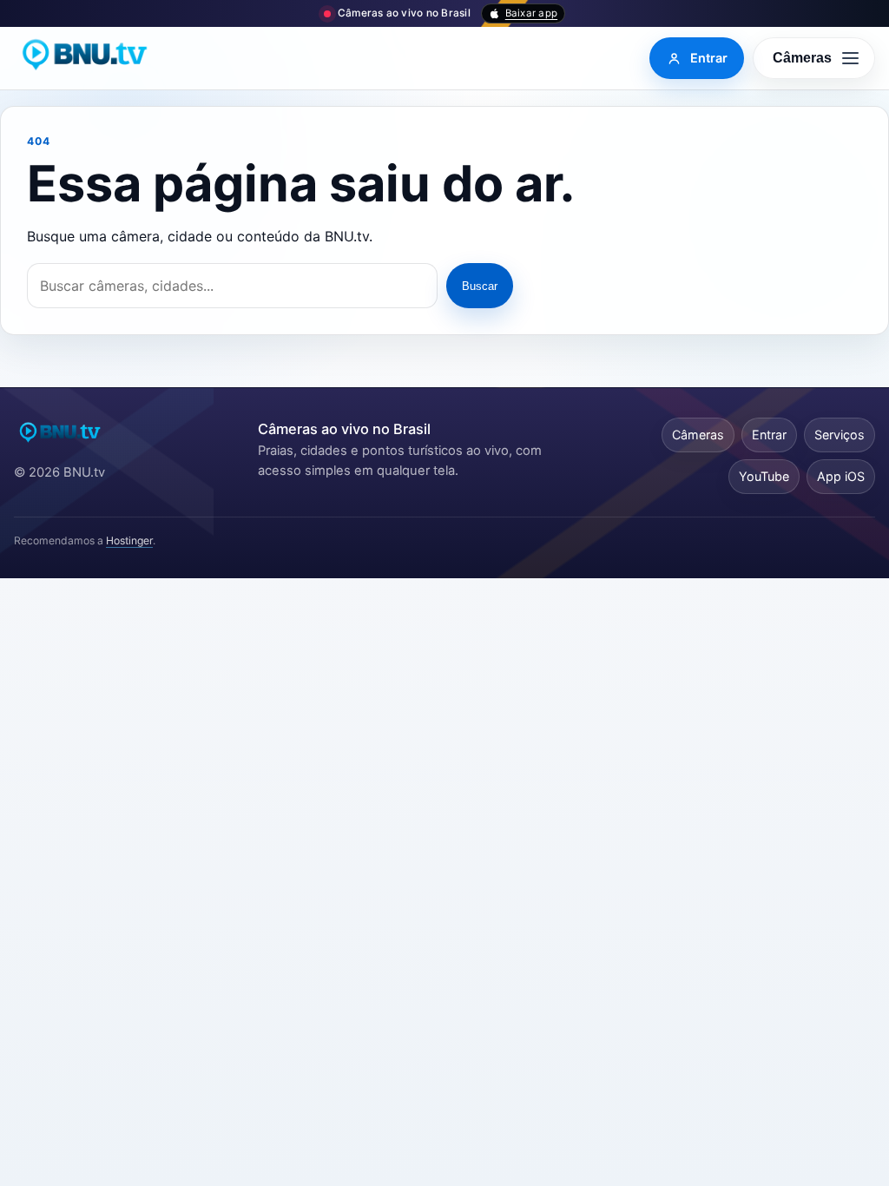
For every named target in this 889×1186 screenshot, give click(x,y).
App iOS (841, 476)
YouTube (764, 476)
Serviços (839, 434)
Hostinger (129, 540)
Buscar (479, 286)
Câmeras (698, 434)
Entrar (769, 434)
